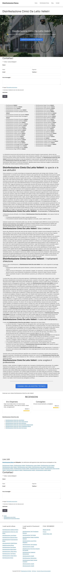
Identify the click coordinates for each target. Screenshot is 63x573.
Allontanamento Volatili (28, 546)
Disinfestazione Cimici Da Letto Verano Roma (17, 421)
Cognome (34, 69)
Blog (52, 3)
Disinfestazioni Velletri (7, 465)
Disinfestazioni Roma (10, 3)
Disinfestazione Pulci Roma (9, 547)
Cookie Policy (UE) (47, 533)
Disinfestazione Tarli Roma (9, 553)
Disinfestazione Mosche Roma (9, 537)
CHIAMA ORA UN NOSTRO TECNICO (32, 386)
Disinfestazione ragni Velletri (24, 467)
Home (36, 3)
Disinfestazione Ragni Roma (9, 549)
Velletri (5, 515)
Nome (3, 69)
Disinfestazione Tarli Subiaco (30, 544)
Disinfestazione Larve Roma (9, 535)
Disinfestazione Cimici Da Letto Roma (15, 420)
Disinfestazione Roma (8, 462)
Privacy (44, 531)
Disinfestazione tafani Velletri (9, 467)
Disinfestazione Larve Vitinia (9, 517)
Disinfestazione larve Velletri (37, 468)
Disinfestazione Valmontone (29, 558)
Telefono (34, 72)
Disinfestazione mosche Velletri (21, 468)
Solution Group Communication (44, 571)
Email (4, 72)
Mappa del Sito (46, 529)
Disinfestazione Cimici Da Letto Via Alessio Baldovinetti (19, 424)
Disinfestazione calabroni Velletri (14, 470)
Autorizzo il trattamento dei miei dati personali (14, 90)
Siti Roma (34, 571)
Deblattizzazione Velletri (29, 470)
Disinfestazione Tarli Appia (29, 535)
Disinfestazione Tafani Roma (9, 551)
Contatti (57, 3)
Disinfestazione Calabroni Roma (10, 529)
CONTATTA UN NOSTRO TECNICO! (31, 39)
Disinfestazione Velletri (19, 465)
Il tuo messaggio (6, 77)
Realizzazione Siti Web (26, 571)
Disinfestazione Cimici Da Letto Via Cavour (16, 428)
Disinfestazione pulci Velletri (39, 467)
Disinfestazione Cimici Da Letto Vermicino (16, 423)
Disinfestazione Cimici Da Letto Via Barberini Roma (18, 426)
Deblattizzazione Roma (8, 545)
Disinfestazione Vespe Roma (9, 555)
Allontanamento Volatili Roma (9, 543)
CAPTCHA (4, 92)
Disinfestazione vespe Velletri (33, 465)
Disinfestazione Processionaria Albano (12, 518)
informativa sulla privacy (12, 87)
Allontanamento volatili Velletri (43, 470)
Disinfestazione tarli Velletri (47, 465)
